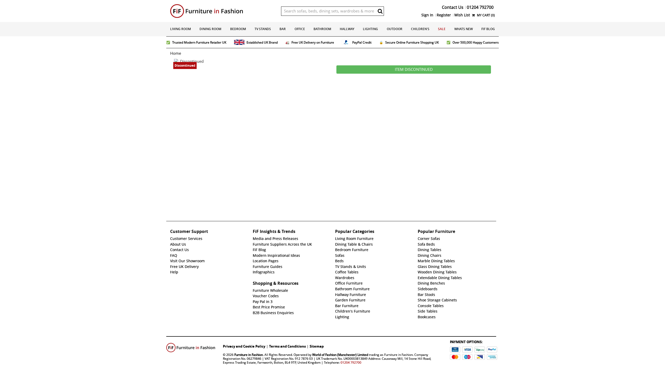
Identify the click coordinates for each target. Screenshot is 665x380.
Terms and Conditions (287, 346)
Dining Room (210, 29)
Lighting (370, 29)
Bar (283, 29)
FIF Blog (488, 29)
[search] (380, 11)
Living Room (180, 29)
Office (300, 29)
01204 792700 (351, 362)
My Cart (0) (485, 15)
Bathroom (322, 29)
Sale (441, 29)
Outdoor (394, 29)
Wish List (462, 15)
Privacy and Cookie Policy (244, 346)
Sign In (427, 15)
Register (444, 15)
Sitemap (317, 346)
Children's (420, 29)
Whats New (463, 29)
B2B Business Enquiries (273, 313)
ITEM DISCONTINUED (414, 69)
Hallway (347, 29)
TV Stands (263, 29)
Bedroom (238, 29)
